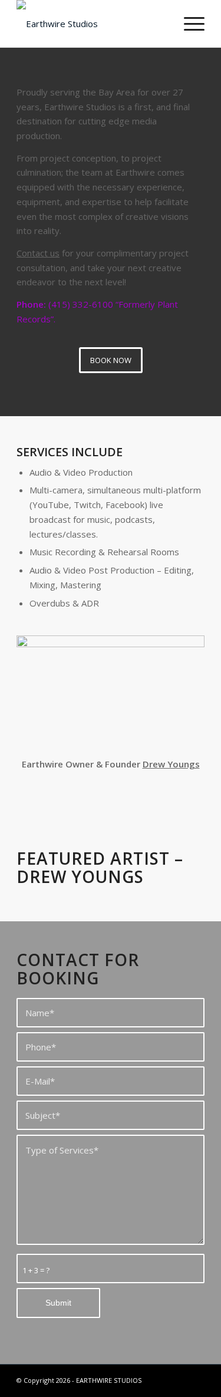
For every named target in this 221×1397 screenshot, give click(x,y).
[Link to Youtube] (195, 1379)
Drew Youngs (171, 764)
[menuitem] (188, 23)
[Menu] (188, 23)
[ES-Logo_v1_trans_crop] (92, 23)
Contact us (38, 253)
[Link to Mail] (178, 1379)
